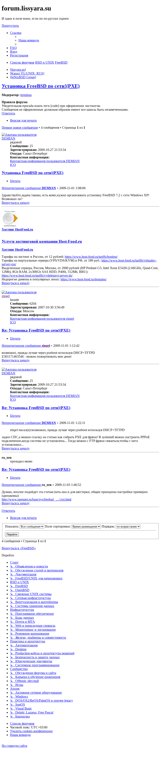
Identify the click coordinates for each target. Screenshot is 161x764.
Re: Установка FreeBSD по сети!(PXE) (36, 330)
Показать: (12, 526)
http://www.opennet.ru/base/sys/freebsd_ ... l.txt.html (36, 499)
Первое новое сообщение (20, 127)
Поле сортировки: (58, 526)
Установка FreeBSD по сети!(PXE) (41, 86)
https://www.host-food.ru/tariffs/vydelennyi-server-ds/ (37, 275)
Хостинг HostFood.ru (17, 229)
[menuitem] (28, 40)
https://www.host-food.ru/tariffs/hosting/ (91, 256)
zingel (6, 296)
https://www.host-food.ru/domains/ (83, 279)
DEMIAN (8, 138)
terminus (26, 95)
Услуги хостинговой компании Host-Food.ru (42, 241)
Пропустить (10, 25)
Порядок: (109, 526)
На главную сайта (14, 745)
